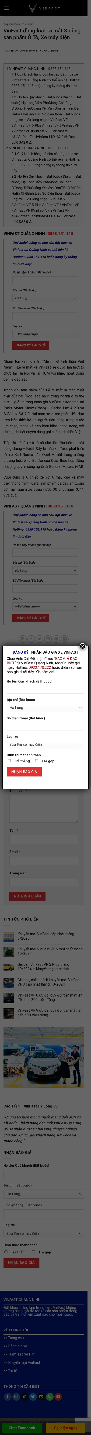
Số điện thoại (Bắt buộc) (26, 718)
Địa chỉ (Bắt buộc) (21, 700)
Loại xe (12, 737)
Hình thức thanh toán (24, 755)
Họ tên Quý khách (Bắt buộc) (29, 681)
